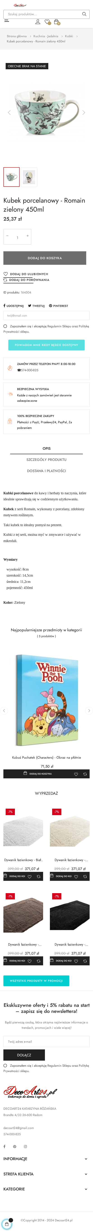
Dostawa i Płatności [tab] (46, 470)
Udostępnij (15, 306)
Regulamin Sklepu (59, 326)
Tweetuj (39, 306)
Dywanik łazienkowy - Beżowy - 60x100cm (23, 944)
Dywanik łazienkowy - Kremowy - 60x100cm (70, 860)
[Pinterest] (14, 1146)
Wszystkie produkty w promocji (36, 981)
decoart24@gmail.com (18, 1128)
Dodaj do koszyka (45, 258)
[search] (84, 14)
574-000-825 (29, 370)
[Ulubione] (47, 21)
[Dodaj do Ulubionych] (76, 773)
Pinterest (60, 306)
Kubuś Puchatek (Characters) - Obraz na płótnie (46, 757)
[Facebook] (4, 1146)
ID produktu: (11, 292)
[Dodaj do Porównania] (85, 773)
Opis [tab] (47, 448)
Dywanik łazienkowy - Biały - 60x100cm (23, 860)
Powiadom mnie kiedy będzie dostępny (46, 345)
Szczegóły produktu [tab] (46, 459)
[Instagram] (25, 1146)
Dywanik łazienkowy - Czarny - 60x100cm (70, 944)
